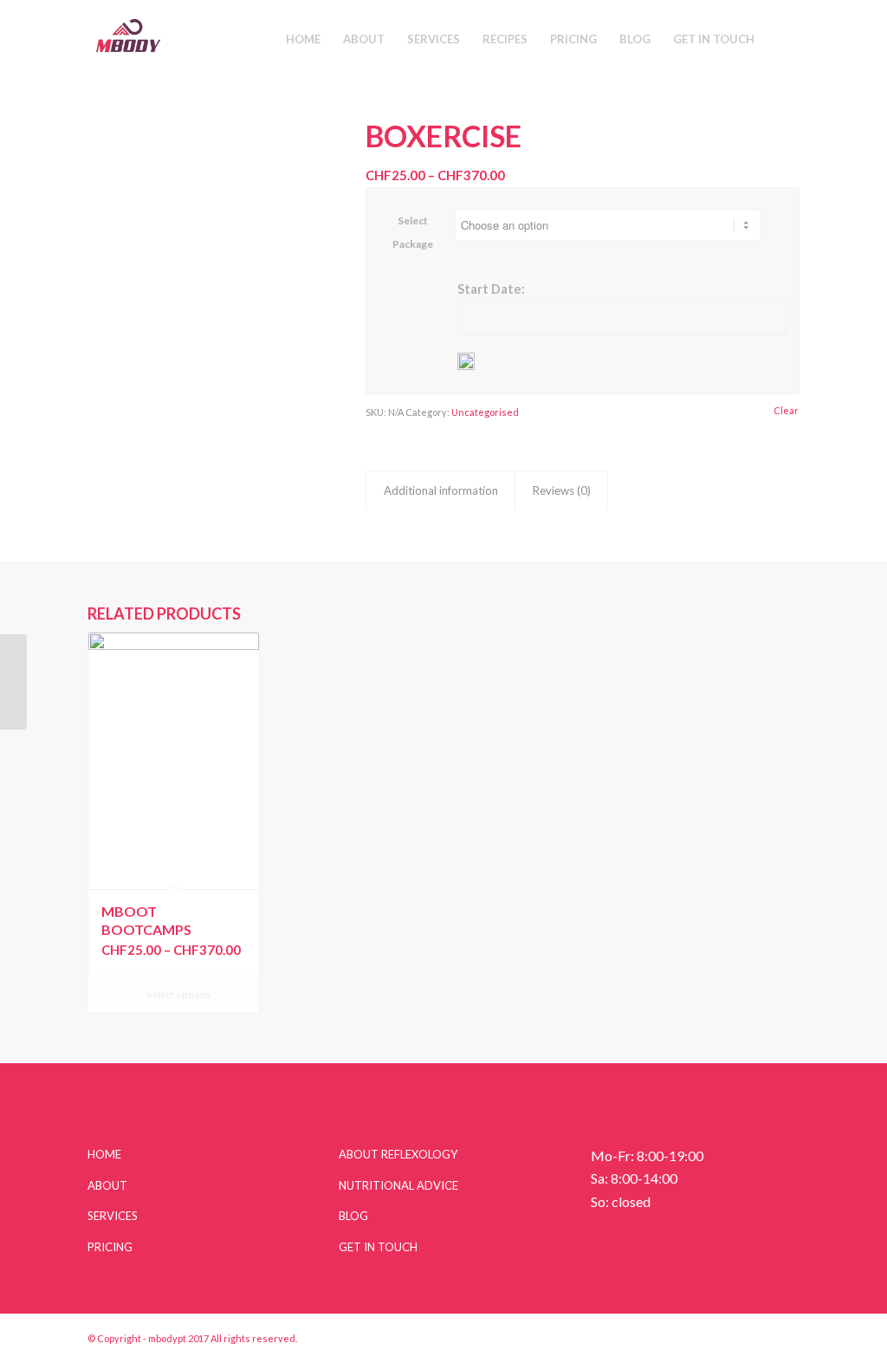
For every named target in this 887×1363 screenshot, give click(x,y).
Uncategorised (485, 412)
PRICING (110, 1247)
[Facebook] (787, 1336)
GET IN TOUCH (378, 1247)
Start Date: (491, 288)
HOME (104, 1154)
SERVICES (112, 1216)
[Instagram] (735, 1336)
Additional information (441, 490)
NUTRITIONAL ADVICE (398, 1185)
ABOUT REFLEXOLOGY (398, 1154)
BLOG (353, 1216)
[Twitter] (761, 1336)
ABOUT (107, 1185)
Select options (178, 994)
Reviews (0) (562, 490)
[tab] (440, 490)
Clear (786, 410)
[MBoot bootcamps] (13, 682)
